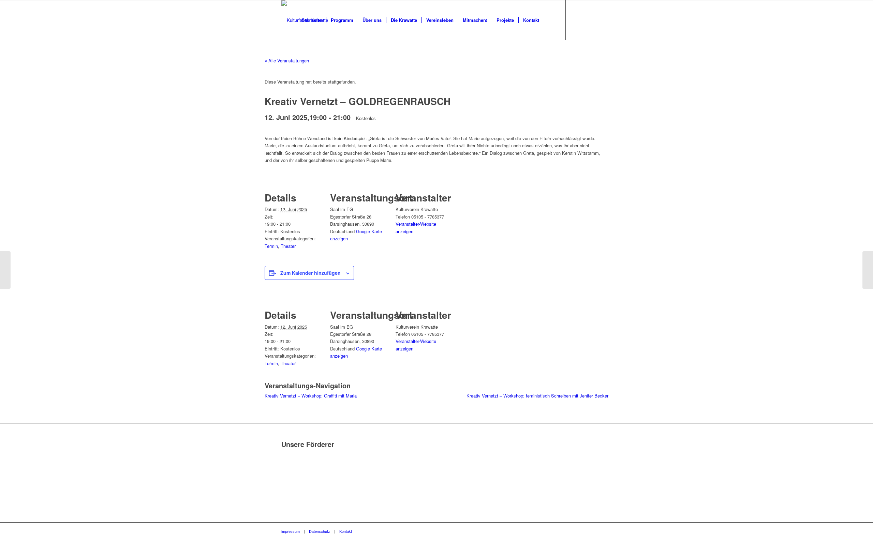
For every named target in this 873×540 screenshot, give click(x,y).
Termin (271, 246)
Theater (288, 246)
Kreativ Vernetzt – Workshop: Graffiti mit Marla (311, 395)
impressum (290, 531)
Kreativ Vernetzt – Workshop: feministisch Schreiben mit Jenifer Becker (537, 395)
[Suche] (550, 20)
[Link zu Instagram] (586, 20)
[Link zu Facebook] (576, 20)
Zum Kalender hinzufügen (310, 272)
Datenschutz (319, 531)
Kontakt (345, 531)
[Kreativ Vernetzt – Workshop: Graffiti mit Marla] (5, 270)
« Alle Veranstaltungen (287, 60)
